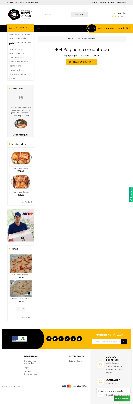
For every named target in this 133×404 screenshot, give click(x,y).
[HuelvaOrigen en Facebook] (49, 338)
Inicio (70, 38)
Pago (94, 2)
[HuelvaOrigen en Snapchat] (79, 338)
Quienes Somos (76, 361)
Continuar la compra (80, 62)
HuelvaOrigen (14, 386)
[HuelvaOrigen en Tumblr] (73, 338)
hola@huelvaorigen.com (118, 395)
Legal (26, 367)
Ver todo (27, 202)
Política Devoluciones (30, 373)
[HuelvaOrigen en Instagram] (67, 338)
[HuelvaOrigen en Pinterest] (61, 338)
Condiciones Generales (30, 362)
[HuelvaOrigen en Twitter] (55, 338)
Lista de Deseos (107, 2)
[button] (20, 28)
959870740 (111, 383)
